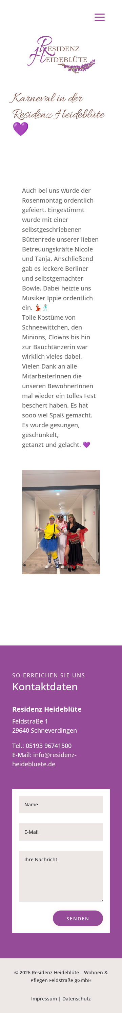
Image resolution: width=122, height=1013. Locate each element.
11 (82, 565)
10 (76, 565)
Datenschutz (76, 998)
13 (94, 565)
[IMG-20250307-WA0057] (61, 572)
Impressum (44, 998)
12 (88, 565)
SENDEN (77, 918)
